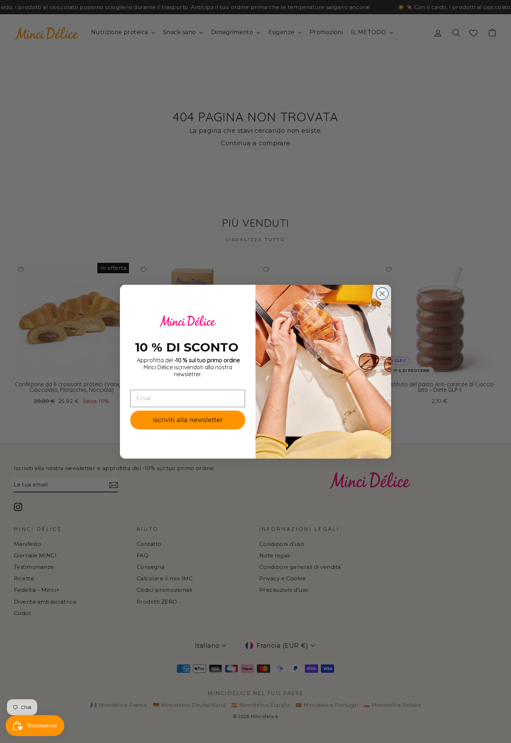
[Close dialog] (382, 294)
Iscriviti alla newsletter (188, 419)
